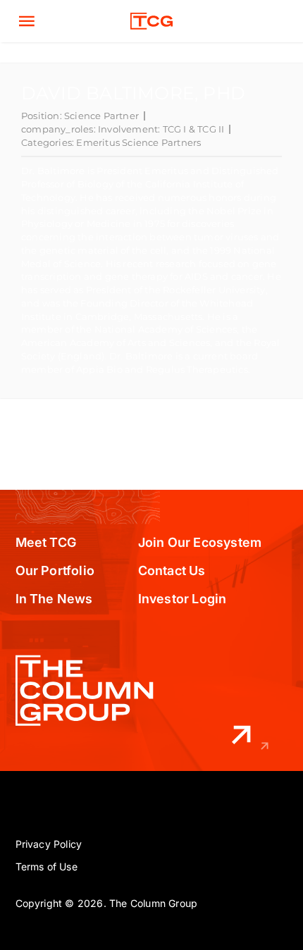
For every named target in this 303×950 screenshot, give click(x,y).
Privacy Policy (49, 844)
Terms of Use (47, 866)
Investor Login (182, 598)
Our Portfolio (55, 570)
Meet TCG (46, 542)
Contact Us (172, 570)
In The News (54, 598)
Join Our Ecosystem (200, 542)
